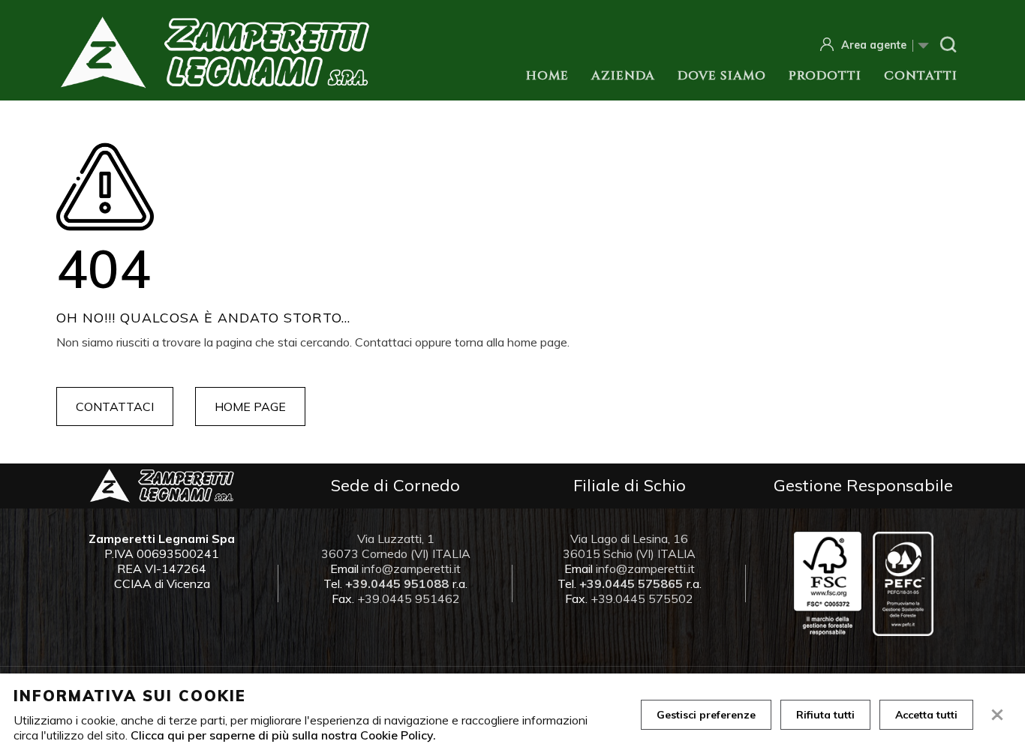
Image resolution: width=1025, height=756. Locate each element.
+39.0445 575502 (642, 598)
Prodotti (825, 76)
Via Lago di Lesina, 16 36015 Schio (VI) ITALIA (629, 546)
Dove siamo (722, 76)
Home (547, 76)
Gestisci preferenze (706, 715)
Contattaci (115, 406)
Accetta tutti (926, 715)
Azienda (623, 76)
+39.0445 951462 (408, 598)
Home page (250, 406)
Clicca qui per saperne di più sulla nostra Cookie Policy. (283, 735)
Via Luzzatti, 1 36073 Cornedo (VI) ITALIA (395, 546)
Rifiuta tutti (825, 715)
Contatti (920, 76)
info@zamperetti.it (411, 568)
